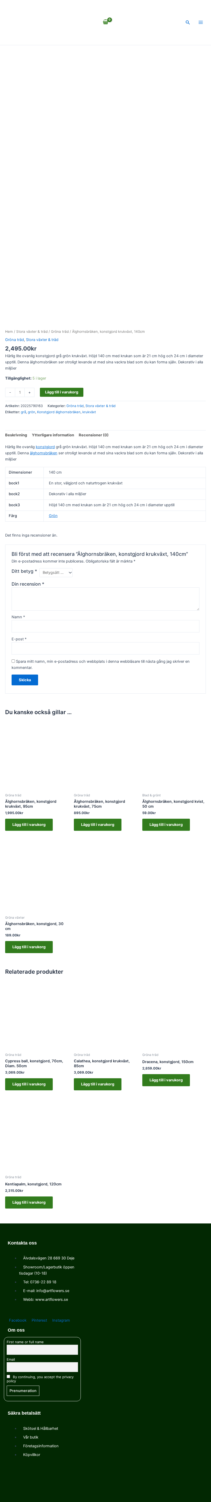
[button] (188, 22)
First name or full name (25, 1342)
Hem (9, 331)
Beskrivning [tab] (16, 435)
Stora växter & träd (32, 331)
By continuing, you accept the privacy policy (40, 1379)
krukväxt (89, 412)
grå (23, 412)
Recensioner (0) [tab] (94, 435)
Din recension (28, 584)
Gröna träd (60, 331)
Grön (53, 515)
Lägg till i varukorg (61, 392)
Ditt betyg (24, 571)
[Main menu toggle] (201, 22)
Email (11, 1359)
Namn (18, 617)
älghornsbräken (43, 453)
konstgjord (45, 447)
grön (31, 412)
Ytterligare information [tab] (53, 435)
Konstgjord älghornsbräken (59, 412)
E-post (19, 639)
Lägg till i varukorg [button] (29, 824)
